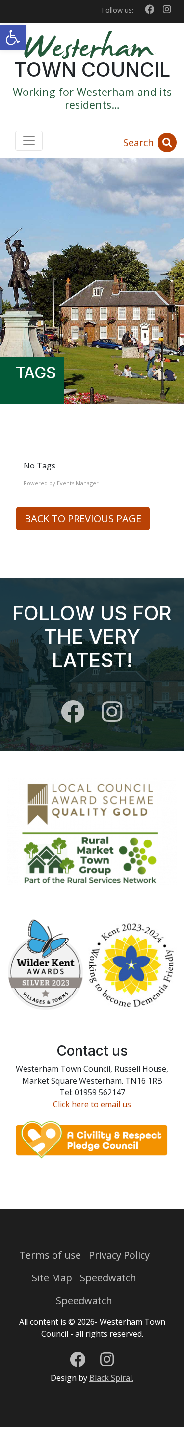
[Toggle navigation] (29, 141)
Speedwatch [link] (108, 1277)
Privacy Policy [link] (119, 1255)
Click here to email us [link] (92, 1104)
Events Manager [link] (78, 483)
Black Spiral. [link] (111, 1377)
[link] (13, 37)
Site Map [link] (52, 1277)
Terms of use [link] (50, 1255)
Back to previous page (83, 518)
